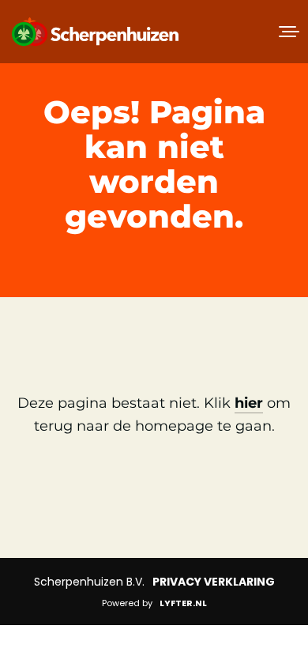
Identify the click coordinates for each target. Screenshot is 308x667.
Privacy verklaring (213, 582)
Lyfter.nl (183, 603)
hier (249, 403)
